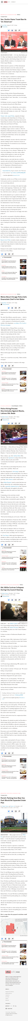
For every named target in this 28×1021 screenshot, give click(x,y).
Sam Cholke (4, 25)
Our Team (7, 996)
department (11, 457)
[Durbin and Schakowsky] (14, 41)
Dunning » (4, 388)
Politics (18, 14)
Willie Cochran (13, 623)
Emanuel (9, 482)
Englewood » (4, 276)
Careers (7, 998)
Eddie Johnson (9, 479)
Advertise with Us (9, 993)
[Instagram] (13, 1006)
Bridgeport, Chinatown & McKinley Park (11, 793)
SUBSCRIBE (9, 1008)
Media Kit (7, 1000)
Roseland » (4, 259)
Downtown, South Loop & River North (10, 584)
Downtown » (4, 561)
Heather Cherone (5, 416)
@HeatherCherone (5, 419)
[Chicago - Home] (7, 2)
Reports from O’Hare (6, 240)
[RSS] (15, 1006)
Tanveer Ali (12, 806)
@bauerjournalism (5, 304)
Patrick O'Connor (14, 627)
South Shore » (4, 961)
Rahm (5, 482)
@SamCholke (4, 26)
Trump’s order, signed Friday (7, 116)
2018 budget (15, 471)
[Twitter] (6, 1006)
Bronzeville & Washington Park (8, 14)
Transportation (4, 16)
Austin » (3, 567)
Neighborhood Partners (10, 991)
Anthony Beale (17, 456)
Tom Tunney (6, 535)
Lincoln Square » (5, 382)
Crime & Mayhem (15, 405)
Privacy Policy (13, 1012)
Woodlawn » (4, 550)
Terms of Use (8, 1012)
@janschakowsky (7, 170)
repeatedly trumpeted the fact (12, 486)
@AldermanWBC (19, 695)
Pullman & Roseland (6, 405)
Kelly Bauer (4, 302)
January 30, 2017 (16, 175)
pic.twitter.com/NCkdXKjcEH (18, 172)
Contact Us (7, 995)
